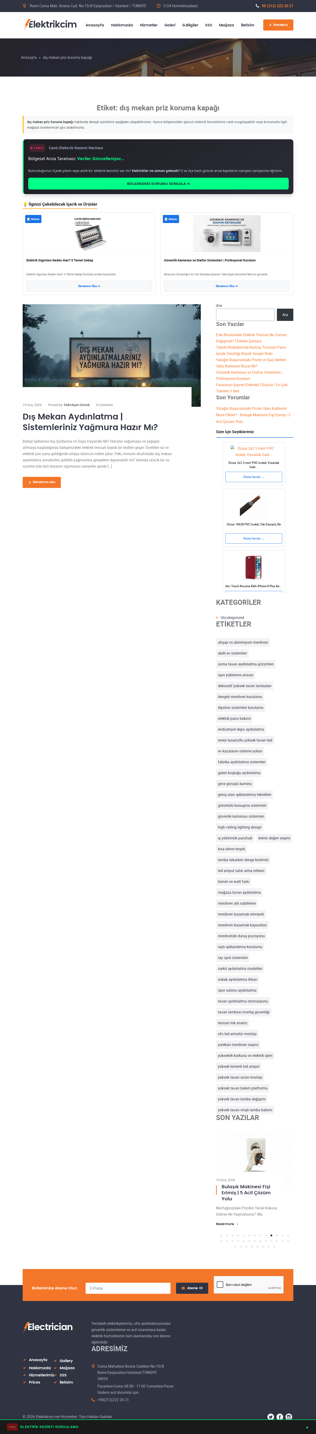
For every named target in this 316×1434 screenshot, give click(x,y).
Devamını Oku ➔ (89, 286)
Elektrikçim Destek (77, 405)
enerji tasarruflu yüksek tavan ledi (245, 740)
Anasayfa (29, 57)
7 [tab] (255, 1241)
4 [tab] (238, 1241)
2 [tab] (227, 1241)
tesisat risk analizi (232, 1022)
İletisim (66, 1388)
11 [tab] (277, 1241)
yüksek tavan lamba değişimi (242, 1099)
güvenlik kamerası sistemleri (241, 816)
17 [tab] (238, 1247)
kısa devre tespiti (231, 848)
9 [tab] (266, 1241)
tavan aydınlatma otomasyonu (243, 1001)
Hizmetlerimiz (41, 1381)
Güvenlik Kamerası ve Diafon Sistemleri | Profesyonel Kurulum (210, 260)
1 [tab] (221, 1241)
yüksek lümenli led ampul (238, 1066)
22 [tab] (266, 1247)
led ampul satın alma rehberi (241, 870)
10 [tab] (271, 1241)
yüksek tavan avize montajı (240, 1077)
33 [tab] (269, 1253)
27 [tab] (235, 1253)
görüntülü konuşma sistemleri (242, 805)
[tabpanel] (254, 1181)
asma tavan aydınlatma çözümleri (246, 664)
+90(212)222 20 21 (113, 1405)
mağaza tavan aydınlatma (239, 892)
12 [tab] (282, 1241)
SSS (63, 1381)
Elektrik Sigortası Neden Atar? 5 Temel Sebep (59, 260)
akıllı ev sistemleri (232, 653)
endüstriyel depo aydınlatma (241, 729)
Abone (195, 1294)
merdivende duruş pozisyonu (241, 935)
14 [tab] (221, 1247)
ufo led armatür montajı (237, 1033)
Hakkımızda (40, 1374)
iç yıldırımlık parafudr (235, 838)
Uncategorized (232, 617)
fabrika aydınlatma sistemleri (242, 761)
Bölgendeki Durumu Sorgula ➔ (158, 183)
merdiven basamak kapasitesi (242, 925)
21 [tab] (260, 1247)
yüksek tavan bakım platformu (243, 1088)
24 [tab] (277, 1247)
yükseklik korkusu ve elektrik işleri (245, 1055)
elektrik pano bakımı (234, 718)
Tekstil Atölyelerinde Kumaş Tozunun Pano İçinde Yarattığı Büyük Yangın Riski (248, 1196)
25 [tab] (282, 1247)
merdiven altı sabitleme (237, 903)
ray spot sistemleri (233, 957)
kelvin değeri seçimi (274, 838)
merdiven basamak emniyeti (241, 914)
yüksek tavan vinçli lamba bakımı (245, 1109)
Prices (34, 1388)
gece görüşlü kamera (235, 783)
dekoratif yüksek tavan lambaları (244, 685)
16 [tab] (232, 1247)
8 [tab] (260, 1241)
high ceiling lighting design (240, 827)
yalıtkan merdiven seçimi (238, 1044)
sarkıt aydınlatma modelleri (240, 968)
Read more (225, 1230)
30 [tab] (252, 1253)
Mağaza (67, 1374)
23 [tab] (271, 1247)
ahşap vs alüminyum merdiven (243, 642)
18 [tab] (244, 1247)
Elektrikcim (52, 24)
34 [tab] (274, 1253)
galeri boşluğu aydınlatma (239, 772)
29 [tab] (246, 1253)
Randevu (280, 25)
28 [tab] (241, 1253)
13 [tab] (288, 1241)
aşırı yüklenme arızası (235, 674)
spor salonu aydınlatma (237, 990)
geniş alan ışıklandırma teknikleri (244, 794)
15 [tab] (227, 1247)
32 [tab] (263, 1253)
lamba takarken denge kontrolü (243, 859)
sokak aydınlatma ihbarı (237, 979)
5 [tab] (244, 1241)
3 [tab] (232, 1241)
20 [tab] (255, 1247)
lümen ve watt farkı (233, 881)
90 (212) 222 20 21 (277, 5)
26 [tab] (288, 1247)
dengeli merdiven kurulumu (240, 696)
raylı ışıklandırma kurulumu (240, 946)
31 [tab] (257, 1253)
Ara (219, 305)
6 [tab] (249, 1241)
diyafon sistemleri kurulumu (240, 707)
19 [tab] (249, 1247)
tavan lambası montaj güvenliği (244, 1012)
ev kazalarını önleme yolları (240, 751)
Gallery (66, 1367)
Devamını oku (44, 482)
